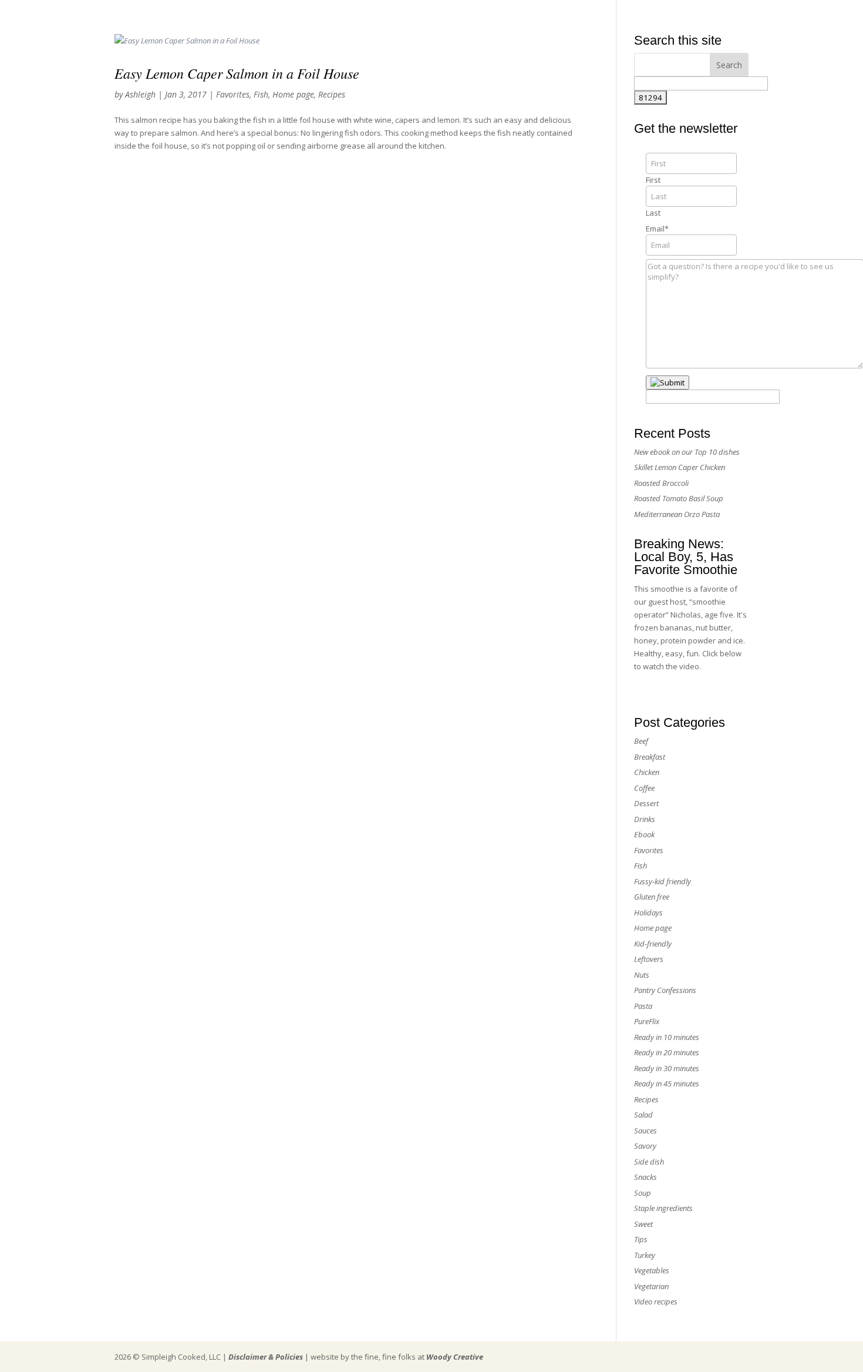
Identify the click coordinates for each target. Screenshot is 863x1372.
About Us (619, 13)
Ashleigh (140, 94)
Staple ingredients (663, 1208)
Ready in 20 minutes (666, 1052)
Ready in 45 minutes (666, 1083)
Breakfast (649, 757)
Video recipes (655, 1301)
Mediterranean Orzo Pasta (677, 514)
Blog (742, 13)
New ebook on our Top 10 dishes (687, 452)
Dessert (646, 803)
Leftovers (648, 959)
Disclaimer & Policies (265, 1356)
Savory (645, 1145)
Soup (642, 1192)
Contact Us (703, 13)
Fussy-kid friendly (662, 881)
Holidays (648, 912)
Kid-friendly (653, 943)
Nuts (641, 975)
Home (580, 13)
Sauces (645, 1130)
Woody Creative (454, 1356)
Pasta (643, 1006)
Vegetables (651, 1270)
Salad (643, 1114)
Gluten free (651, 896)
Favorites (233, 94)
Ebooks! (660, 13)
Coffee (644, 788)
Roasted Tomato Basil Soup (678, 498)
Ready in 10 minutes (666, 1037)
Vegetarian (651, 1286)
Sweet (643, 1224)
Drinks (644, 819)
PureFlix (646, 1021)
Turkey (644, 1255)
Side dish (649, 1161)
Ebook (644, 834)
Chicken (646, 772)
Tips (641, 1239)
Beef (641, 741)
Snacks (645, 1177)
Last (653, 212)
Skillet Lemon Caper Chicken (679, 467)
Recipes (331, 94)
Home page (293, 94)
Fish (261, 94)
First (653, 180)
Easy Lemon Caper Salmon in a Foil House (236, 72)
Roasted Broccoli (661, 483)
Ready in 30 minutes (666, 1068)
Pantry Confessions (665, 990)
